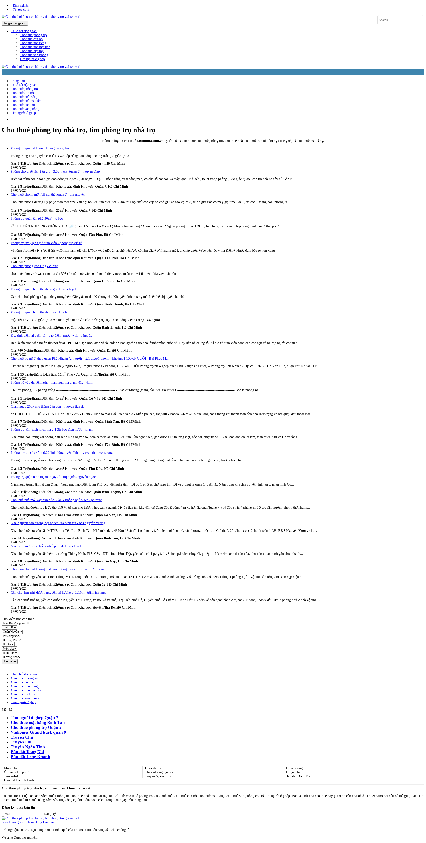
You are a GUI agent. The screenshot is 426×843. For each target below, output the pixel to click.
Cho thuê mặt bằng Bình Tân (38, 722)
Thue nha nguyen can (160, 772)
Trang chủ (18, 81)
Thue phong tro (296, 768)
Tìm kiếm (10, 661)
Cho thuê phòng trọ (33, 35)
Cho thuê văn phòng (34, 55)
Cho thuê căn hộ (31, 39)
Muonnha (11, 768)
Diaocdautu (153, 768)
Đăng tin (141, 119)
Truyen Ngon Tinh (158, 776)
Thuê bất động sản (24, 85)
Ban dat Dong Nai (298, 776)
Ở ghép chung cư (16, 772)
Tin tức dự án (21, 9)
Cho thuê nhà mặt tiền (35, 47)
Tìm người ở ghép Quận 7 (34, 717)
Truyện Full (21, 742)
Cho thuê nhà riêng (33, 43)
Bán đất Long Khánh (30, 756)
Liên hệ (48, 822)
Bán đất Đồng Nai (27, 751)
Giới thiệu (9, 822)
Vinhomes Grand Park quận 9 (38, 732)
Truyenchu (293, 772)
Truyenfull (11, 776)
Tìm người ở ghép (32, 59)
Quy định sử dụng (29, 822)
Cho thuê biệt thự (32, 51)
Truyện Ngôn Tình (28, 747)
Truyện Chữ (22, 737)
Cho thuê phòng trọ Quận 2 (36, 727)
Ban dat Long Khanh (19, 780)
